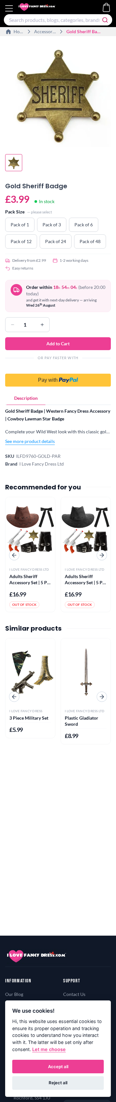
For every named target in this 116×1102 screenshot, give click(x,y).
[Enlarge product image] (58, 94)
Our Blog (14, 994)
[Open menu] (10, 8)
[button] (58, 376)
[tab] (25, 398)
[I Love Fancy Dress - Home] (43, 8)
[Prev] (14, 555)
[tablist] (58, 398)
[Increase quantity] (42, 325)
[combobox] (58, 19)
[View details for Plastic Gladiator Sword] (86, 671)
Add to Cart (58, 343)
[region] (58, 95)
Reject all (58, 1082)
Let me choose (49, 1049)
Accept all (58, 1066)
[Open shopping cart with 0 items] (106, 7)
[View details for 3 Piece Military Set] (30, 671)
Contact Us (74, 994)
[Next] (102, 555)
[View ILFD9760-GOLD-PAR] (13, 162)
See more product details (30, 441)
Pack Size (14, 211)
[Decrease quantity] (12, 325)
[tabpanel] (58, 426)
